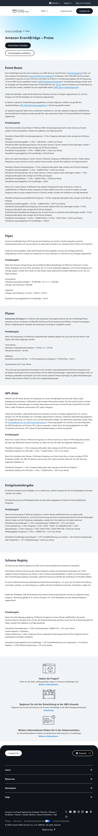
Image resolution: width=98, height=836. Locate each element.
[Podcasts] (91, 812)
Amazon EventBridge (13, 31)
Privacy (8, 821)
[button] (84, 11)
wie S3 (58, 84)
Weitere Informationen (49, 684)
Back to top (47, 829)
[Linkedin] (75, 812)
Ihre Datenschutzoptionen (34, 821)
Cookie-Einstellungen (61, 821)
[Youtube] (87, 812)
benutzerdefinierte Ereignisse (41, 76)
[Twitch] (83, 812)
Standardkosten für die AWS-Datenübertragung (27, 422)
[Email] (66, 817)
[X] (66, 812)
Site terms (17, 821)
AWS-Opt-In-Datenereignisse (65, 87)
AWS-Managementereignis (49, 81)
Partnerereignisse (75, 73)
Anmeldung (49, 710)
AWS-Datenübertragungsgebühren (33, 105)
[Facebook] (70, 812)
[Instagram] (79, 812)
